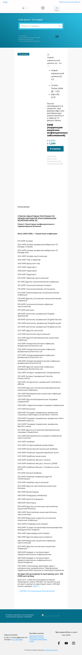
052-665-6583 (17, 640)
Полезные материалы (38, 639)
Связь (31, 641)
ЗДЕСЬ (36, 586)
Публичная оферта (51, 650)
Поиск (60, 26)
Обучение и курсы (36, 638)
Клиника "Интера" (36, 636)
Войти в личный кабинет (69, 2)
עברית (5, 2)
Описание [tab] (24, 207)
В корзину (55, 149)
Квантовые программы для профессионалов (55, 161)
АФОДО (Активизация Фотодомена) (37, 591)
